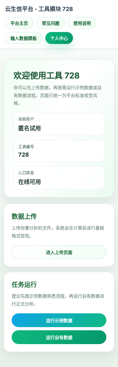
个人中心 (59, 38)
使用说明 (82, 23)
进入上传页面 (59, 252)
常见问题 (50, 23)
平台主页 (19, 23)
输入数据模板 (23, 38)
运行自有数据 (59, 337)
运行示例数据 (59, 320)
